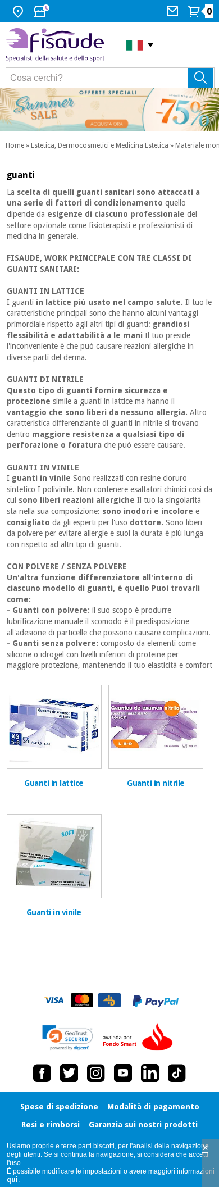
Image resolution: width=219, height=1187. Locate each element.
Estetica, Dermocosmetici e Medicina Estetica (99, 145)
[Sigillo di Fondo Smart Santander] (140, 1037)
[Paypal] (156, 1001)
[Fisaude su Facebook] (42, 1073)
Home (15, 145)
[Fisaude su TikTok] (177, 1073)
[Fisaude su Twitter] (69, 1073)
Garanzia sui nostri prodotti (143, 1124)
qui (12, 1180)
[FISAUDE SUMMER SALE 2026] (109, 109)
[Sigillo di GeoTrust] (68, 1038)
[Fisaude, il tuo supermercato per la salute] (58, 45)
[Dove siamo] (19, 11)
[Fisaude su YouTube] (123, 1073)
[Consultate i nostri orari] (42, 11)
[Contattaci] (174, 11)
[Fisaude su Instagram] (96, 1073)
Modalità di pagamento (153, 1106)
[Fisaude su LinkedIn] (150, 1073)
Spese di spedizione (59, 1106)
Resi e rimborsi (50, 1124)
